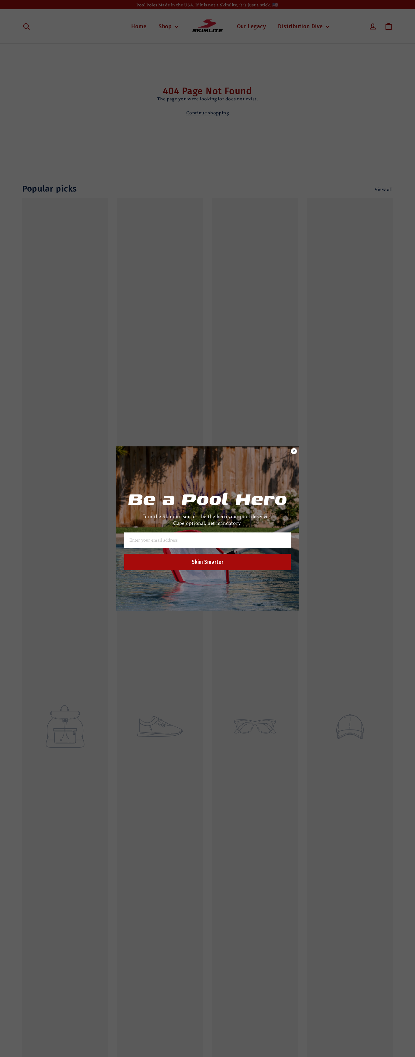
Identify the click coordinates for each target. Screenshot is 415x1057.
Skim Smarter (207, 562)
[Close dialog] (294, 451)
